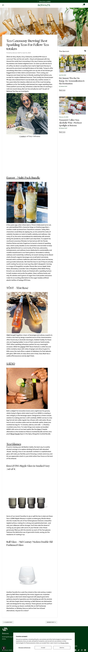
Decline (62, 647)
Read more (62, 90)
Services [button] (69, 633)
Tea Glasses (13, 444)
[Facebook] (75, 650)
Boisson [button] (5, 633)
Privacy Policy (65, 643)
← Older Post (8, 622)
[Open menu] (4, 5)
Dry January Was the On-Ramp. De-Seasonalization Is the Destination (71, 81)
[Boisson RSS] (85, 51)
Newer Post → (51, 622)
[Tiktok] (78, 650)
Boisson (6, 650)
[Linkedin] (85, 650)
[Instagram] (82, 650)
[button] (4, 648)
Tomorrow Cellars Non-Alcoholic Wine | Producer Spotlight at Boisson (70, 123)
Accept (43, 647)
